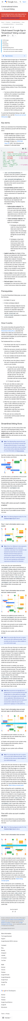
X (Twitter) (4, 958)
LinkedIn (3, 955)
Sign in (24, 2)
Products (8, 22)
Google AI (3, 1004)
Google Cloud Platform (6, 1002)
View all (3, 984)
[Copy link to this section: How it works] (14, 323)
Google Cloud (4, 979)
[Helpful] (11, 27)
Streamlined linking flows (8, 331)
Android (3, 967)
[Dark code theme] (23, 148)
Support (3, 938)
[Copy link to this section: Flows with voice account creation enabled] (8, 505)
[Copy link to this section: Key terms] (11, 123)
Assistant (16, 2)
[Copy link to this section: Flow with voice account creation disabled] (8, 816)
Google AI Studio (5, 974)
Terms (2, 1013)
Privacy (7, 1013)
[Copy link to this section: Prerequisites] (14, 291)
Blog (2, 948)
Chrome (3, 969)
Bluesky (3, 950)
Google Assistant (16, 22)
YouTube (3, 960)
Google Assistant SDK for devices (9, 941)
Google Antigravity (5, 977)
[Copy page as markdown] (12, 35)
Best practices (20, 451)
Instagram (3, 953)
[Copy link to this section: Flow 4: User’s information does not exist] (2, 836)
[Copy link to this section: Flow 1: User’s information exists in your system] (7, 526)
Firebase (3, 972)
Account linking (9, 9)
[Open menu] (2, 2)
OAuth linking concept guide (16, 785)
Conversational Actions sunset (10, 18)
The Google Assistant (6, 936)
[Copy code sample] (25, 148)
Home (2, 22)
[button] (14, 55)
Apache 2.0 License (5, 922)
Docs (23, 22)
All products (4, 1007)
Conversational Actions (9, 7)
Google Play (4, 982)
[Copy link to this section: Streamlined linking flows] (23, 424)
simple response (9, 548)
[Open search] (20, 2)
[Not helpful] (13, 27)
